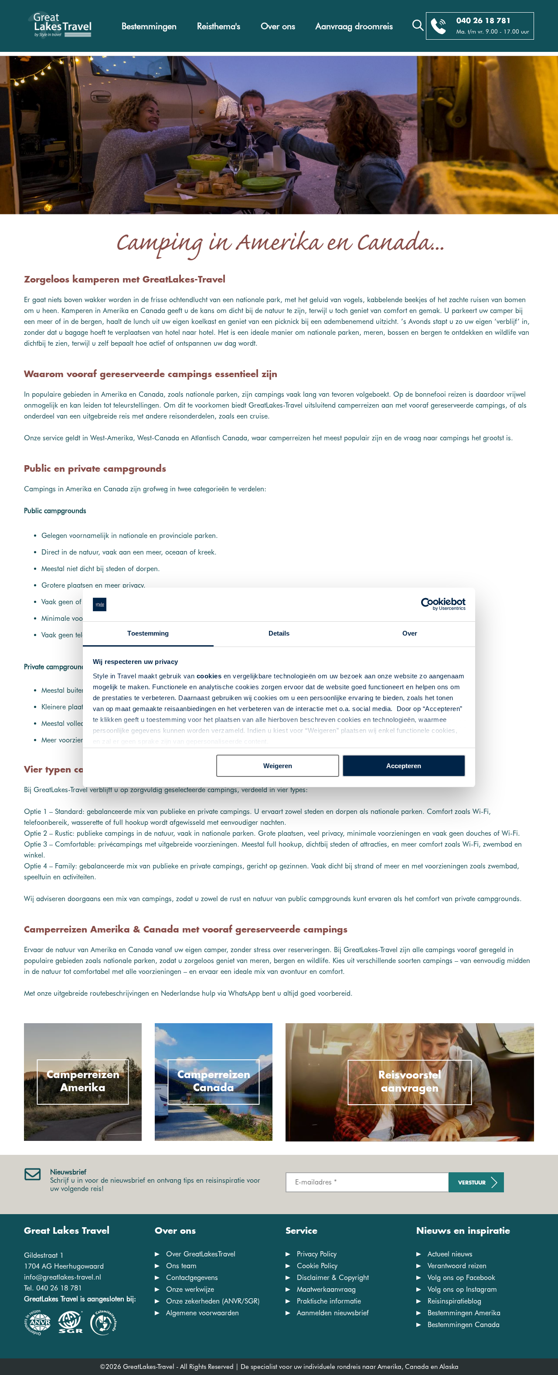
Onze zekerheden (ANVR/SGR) (213, 1301)
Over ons (278, 26)
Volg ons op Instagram (462, 1289)
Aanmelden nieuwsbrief (333, 1313)
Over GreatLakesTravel (200, 1254)
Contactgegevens (192, 1277)
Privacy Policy (317, 1254)
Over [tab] (409, 633)
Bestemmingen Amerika (464, 1313)
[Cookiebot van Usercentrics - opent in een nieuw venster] (427, 604)
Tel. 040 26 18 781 (53, 1288)
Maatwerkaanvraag (326, 1289)
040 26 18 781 (483, 21)
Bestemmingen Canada (464, 1325)
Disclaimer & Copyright (333, 1277)
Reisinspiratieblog (454, 1301)
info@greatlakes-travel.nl (62, 1277)
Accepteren (403, 765)
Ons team (181, 1266)
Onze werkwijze (190, 1289)
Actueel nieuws (450, 1254)
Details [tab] (279, 633)
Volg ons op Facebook (461, 1277)
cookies (209, 676)
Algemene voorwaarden (202, 1313)
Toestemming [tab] (148, 633)
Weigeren (277, 765)
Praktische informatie (329, 1301)
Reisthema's (218, 26)
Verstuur (472, 1183)
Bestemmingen (149, 26)
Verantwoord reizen (457, 1266)
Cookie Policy (317, 1266)
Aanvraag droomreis (354, 26)
